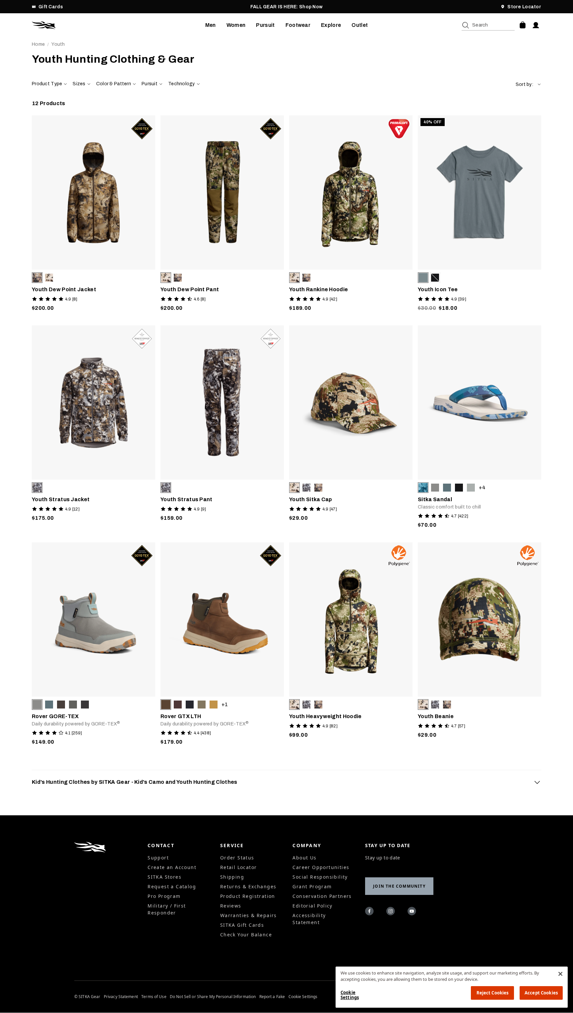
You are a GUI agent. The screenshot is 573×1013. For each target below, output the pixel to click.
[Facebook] (370, 912)
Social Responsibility (320, 877)
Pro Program (164, 896)
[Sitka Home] (118, 25)
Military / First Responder (167, 909)
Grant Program (312, 886)
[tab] (286, 782)
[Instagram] (391, 912)
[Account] (536, 25)
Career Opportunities (320, 867)
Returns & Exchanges (248, 886)
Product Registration (247, 896)
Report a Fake (272, 996)
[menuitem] (210, 25)
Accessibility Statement (309, 918)
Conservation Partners (321, 896)
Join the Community (399, 886)
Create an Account (172, 867)
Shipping (232, 877)
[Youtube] (413, 912)
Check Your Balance (246, 934)
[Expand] (537, 782)
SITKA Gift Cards (242, 925)
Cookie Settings (303, 996)
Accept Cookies (541, 993)
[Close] (560, 974)
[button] (528, 84)
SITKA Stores (164, 877)
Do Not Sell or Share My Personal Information (213, 996)
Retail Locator (238, 867)
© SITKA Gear (87, 996)
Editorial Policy (312, 906)
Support (158, 857)
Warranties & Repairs (248, 915)
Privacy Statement (121, 996)
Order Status (237, 857)
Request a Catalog (172, 886)
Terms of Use (153, 996)
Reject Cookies (493, 993)
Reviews (230, 906)
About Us (304, 857)
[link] (93, 215)
